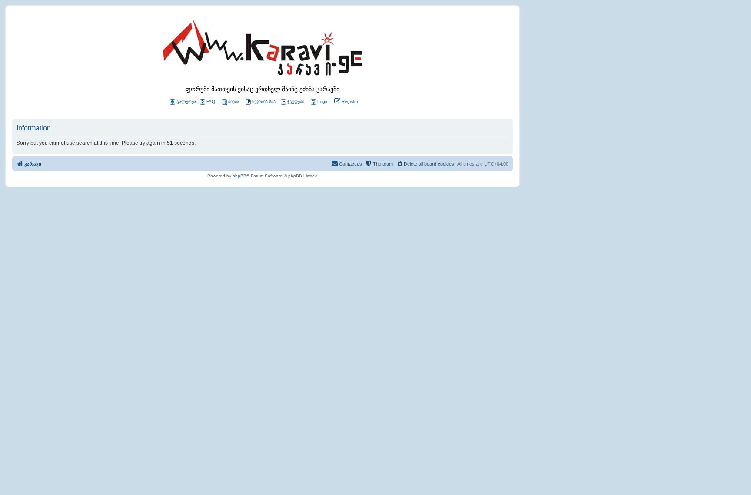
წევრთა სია (264, 101)
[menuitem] (319, 102)
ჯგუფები (295, 101)
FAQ (210, 101)
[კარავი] (262, 50)
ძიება (233, 101)
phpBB (239, 175)
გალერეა (186, 101)
